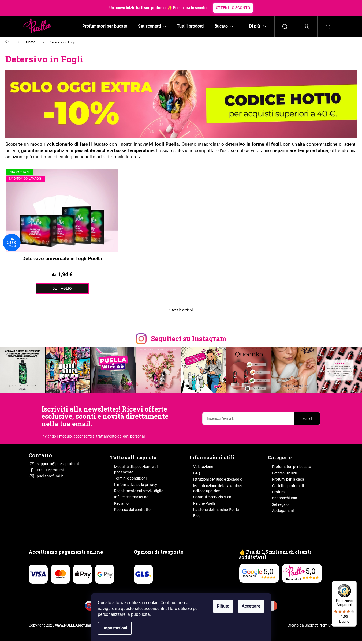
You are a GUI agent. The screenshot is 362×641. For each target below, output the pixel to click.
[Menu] (353, 584)
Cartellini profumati (288, 486)
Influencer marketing (131, 497)
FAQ (196, 473)
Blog (197, 516)
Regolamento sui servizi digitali (139, 491)
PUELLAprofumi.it (52, 470)
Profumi (278, 492)
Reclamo (121, 503)
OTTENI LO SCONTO (233, 8)
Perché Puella (204, 503)
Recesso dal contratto (132, 509)
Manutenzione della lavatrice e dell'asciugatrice (218, 488)
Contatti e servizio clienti (213, 497)
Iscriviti (307, 418)
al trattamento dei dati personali (118, 436)
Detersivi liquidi (284, 473)
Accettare (251, 606)
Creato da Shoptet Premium (311, 625)
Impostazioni (114, 628)
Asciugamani (283, 510)
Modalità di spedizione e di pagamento (136, 469)
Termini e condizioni (130, 478)
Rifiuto (223, 606)
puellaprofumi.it (50, 476)
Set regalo (280, 504)
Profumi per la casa (288, 479)
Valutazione (203, 467)
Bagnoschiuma (284, 498)
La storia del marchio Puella (216, 509)
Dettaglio (62, 288)
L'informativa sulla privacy (135, 484)
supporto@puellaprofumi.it (59, 464)
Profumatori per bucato (291, 467)
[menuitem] (105, 26)
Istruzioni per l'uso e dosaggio (217, 479)
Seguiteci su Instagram (188, 338)
